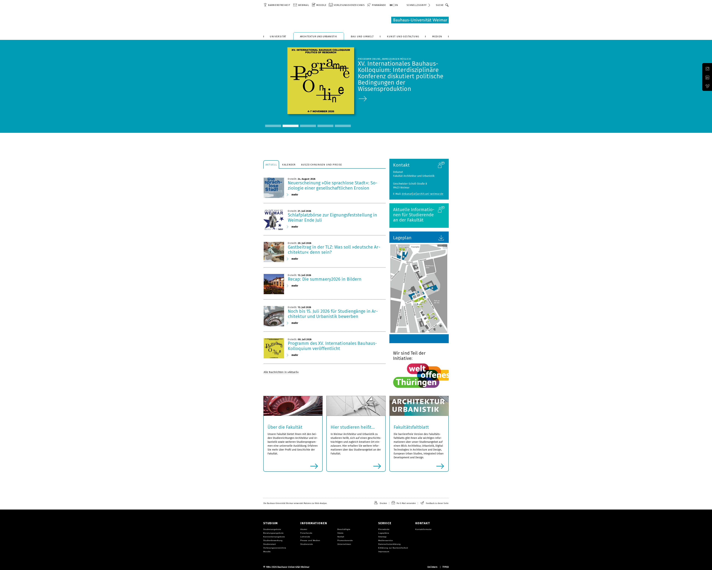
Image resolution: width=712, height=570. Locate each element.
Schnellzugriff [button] (417, 5)
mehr (294, 194)
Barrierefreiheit (279, 5)
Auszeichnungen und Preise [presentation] (321, 164)
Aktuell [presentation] (271, 164)
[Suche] (447, 5)
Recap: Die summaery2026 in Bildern (324, 279)
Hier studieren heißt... (353, 427)
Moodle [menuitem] (321, 5)
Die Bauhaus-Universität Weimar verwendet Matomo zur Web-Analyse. (295, 503)
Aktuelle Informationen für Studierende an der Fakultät (413, 215)
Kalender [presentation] (289, 164)
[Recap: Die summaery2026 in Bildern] (274, 284)
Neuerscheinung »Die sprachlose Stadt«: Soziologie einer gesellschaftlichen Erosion (332, 185)
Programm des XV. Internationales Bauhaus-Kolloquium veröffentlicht (332, 346)
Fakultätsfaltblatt (411, 427)
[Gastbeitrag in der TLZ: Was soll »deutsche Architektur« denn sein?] (274, 252)
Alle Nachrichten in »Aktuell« (281, 372)
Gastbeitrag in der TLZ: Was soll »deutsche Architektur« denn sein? (334, 249)
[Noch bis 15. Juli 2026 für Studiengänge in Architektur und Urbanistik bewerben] (274, 316)
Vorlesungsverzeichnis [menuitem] (349, 5)
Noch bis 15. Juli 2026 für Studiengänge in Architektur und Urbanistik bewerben (333, 314)
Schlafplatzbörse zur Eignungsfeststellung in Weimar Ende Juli (332, 217)
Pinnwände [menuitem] (379, 5)
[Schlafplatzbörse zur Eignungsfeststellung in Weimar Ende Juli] (274, 220)
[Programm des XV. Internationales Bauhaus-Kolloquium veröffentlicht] (274, 348)
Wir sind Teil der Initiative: (409, 356)
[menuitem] (277, 5)
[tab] (271, 164)
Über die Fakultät (285, 427)
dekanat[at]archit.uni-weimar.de (423, 194)
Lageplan (402, 237)
